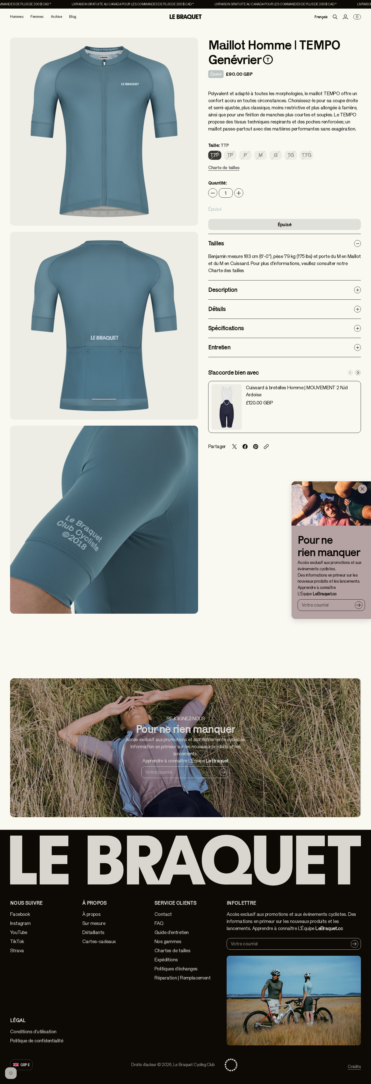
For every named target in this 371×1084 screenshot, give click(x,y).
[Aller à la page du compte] (345, 17)
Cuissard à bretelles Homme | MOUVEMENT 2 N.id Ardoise (297, 391)
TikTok (17, 941)
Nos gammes (167, 941)
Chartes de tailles (172, 950)
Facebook (20, 914)
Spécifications (226, 328)
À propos (91, 914)
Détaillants (93, 932)
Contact (163, 914)
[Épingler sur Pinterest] (255, 446)
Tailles (216, 243)
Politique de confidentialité (36, 1041)
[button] (224, 170)
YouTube (18, 932)
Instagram (20, 923)
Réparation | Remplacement (182, 978)
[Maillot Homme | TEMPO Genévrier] (104, 132)
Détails (217, 308)
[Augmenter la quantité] (238, 193)
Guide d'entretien (171, 932)
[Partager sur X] (234, 446)
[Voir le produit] (226, 407)
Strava (17, 950)
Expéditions (166, 960)
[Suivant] (358, 373)
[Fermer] (362, 489)
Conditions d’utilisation (33, 1031)
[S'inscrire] (358, 605)
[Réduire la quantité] (212, 193)
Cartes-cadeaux (99, 941)
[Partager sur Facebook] (245, 446)
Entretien (219, 347)
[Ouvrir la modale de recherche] (335, 17)
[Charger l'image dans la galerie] (188, 216)
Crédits (354, 1067)
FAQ (158, 923)
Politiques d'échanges (175, 969)
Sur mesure (93, 923)
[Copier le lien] (266, 446)
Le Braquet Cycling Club (194, 1065)
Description (222, 289)
